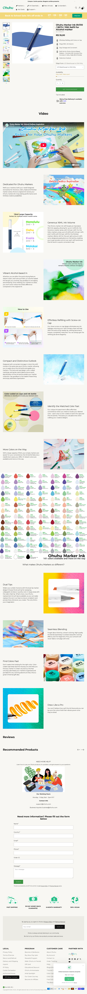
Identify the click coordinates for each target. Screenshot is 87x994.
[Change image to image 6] (6, 65)
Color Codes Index (53, 973)
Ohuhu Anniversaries (32, 970)
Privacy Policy (44, 886)
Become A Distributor (32, 952)
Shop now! (77, 15)
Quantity (59, 79)
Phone (16, 849)
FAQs (48, 964)
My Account (51, 955)
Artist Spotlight (30, 973)
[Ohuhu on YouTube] (70, 962)
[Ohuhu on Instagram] (72, 959)
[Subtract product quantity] (57, 83)
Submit (18, 882)
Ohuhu (14, 989)
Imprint (5, 964)
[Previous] (12, 1)
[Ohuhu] (8, 7)
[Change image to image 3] (6, 41)
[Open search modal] (76, 7)
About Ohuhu (51, 952)
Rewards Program (31, 958)
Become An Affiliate (31, 979)
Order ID (17, 857)
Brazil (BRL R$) (9, 987)
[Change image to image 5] (6, 57)
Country (17, 832)
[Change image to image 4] (6, 49)
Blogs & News (51, 967)
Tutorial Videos (52, 970)
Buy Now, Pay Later (31, 955)
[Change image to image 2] (6, 33)
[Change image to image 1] (6, 25)
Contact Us (50, 958)
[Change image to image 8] (6, 80)
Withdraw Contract (11, 977)
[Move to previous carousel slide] (78, 749)
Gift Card (28, 964)
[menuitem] (20, 6)
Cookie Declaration (9, 970)
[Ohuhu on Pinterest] (75, 959)
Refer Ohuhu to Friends (33, 961)
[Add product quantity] (62, 83)
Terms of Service (54, 886)
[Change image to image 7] (6, 72)
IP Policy (6, 967)
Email (16, 841)
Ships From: (69, 63)
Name (16, 824)
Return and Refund (9, 958)
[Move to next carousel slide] (82, 749)
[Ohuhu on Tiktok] (78, 959)
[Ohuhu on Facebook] (70, 959)
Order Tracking (52, 961)
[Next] (75, 1)
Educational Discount (32, 967)
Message (17, 866)
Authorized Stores (9, 973)
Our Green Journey (31, 976)
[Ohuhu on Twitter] (81, 959)
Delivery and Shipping (10, 961)
